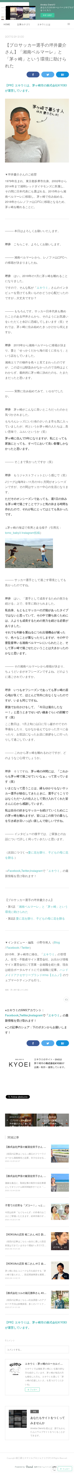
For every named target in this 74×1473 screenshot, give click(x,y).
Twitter (25, 871)
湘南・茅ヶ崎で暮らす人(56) (16, 989)
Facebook (14, 871)
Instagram (36, 871)
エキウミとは (43, 24)
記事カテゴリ (23, 24)
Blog (57, 942)
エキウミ (42, 287)
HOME (7, 24)
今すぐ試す (47, 15)
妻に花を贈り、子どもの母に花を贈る (40, 918)
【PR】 (10, 85)
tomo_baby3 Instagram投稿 (22, 533)
